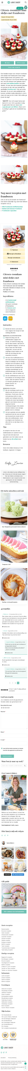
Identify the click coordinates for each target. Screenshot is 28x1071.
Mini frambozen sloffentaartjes (12, 207)
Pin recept (22, 63)
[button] (11, 268)
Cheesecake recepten (7, 934)
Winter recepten (5, 981)
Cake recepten (5, 933)
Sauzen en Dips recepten (8, 968)
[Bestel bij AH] (5, 318)
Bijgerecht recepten (6, 957)
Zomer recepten (5, 977)
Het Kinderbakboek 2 (7, 1024)
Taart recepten (5, 946)
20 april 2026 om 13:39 (20, 669)
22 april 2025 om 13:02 (20, 642)
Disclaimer (3, 1057)
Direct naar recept (13, 67)
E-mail (3, 740)
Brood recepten (5, 961)
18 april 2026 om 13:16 (16, 657)
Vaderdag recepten (6, 1000)
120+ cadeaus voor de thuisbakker (14, 911)
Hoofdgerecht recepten (7, 963)
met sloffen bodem (13, 83)
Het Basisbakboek (6, 1015)
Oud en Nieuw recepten (7, 1007)
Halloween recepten (6, 1002)
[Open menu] (2, 2)
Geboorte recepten (6, 988)
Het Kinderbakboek (6, 1020)
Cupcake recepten (6, 936)
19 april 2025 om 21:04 (12, 630)
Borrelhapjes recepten (7, 959)
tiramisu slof (12, 89)
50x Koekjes (4, 1026)
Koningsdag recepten (7, 996)
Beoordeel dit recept (6, 705)
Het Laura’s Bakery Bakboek (9, 1017)
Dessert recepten (6, 938)
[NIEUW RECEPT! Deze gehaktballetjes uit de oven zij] (7, 853)
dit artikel (14, 439)
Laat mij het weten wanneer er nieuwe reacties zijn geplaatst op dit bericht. (13, 749)
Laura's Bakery (13, 2)
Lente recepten (5, 976)
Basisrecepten (5, 929)
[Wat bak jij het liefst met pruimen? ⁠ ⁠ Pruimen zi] (20, 853)
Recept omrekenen (14, 257)
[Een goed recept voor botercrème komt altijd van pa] (20, 866)
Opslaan (15, 250)
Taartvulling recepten (7, 950)
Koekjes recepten (6, 942)
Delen (8, 63)
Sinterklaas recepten (7, 1004)
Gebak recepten (5, 940)
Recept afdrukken (15, 254)
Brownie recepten (6, 931)
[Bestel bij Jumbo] (10, 318)
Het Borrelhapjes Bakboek (8, 1018)
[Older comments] (10, 683)
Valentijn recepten (6, 992)
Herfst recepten (5, 979)
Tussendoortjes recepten (8, 948)
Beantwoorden (6, 626)
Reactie (3, 711)
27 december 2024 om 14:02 (15, 614)
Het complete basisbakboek (9, 1028)
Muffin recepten (5, 944)
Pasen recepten (5, 994)
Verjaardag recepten (6, 990)
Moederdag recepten (7, 998)
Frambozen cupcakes (9, 210)
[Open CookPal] (25, 7)
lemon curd (12, 308)
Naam (3, 732)
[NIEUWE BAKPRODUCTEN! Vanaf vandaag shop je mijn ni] (7, 866)
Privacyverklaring (12, 1057)
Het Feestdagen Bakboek (8, 1022)
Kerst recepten (5, 1005)
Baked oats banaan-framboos (12, 208)
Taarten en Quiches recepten (9, 970)
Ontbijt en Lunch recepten (8, 966)
